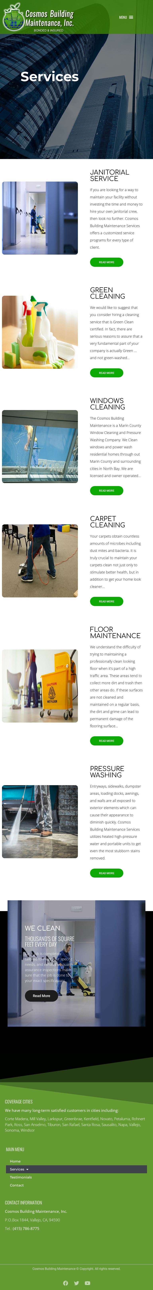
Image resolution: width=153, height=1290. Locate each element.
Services (17, 1169)
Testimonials (21, 1177)
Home (15, 1161)
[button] (126, 17)
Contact (17, 1185)
